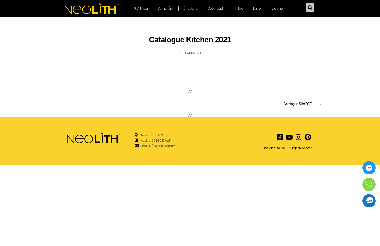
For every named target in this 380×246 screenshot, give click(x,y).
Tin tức (238, 8)
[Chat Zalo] (369, 200)
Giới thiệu (141, 8)
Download (215, 8)
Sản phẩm (165, 8)
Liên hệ (277, 8)
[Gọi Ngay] (369, 184)
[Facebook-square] (280, 137)
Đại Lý (257, 8)
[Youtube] (289, 137)
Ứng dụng (190, 8)
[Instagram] (298, 137)
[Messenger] (369, 167)
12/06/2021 (193, 53)
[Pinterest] (307, 137)
